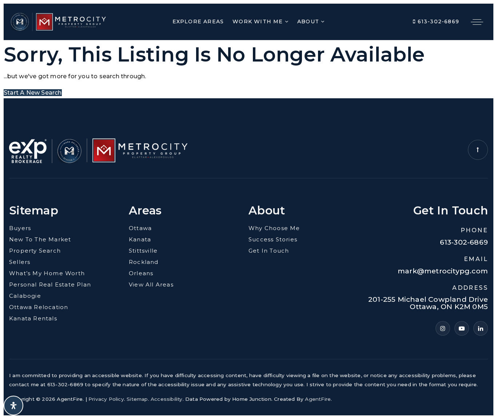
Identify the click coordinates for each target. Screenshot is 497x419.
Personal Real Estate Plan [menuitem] (50, 284)
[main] (248, 69)
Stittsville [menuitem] (143, 250)
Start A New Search (33, 92)
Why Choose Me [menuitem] (274, 228)
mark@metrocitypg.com (443, 271)
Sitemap (137, 399)
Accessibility (167, 399)
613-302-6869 (437, 21)
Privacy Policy (106, 399)
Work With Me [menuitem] (258, 21)
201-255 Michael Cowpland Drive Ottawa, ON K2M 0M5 (428, 303)
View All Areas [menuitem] (151, 284)
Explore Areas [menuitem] (198, 21)
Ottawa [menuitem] (140, 228)
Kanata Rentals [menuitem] (33, 318)
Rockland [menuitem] (144, 261)
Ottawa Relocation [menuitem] (38, 307)
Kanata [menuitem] (140, 239)
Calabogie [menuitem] (25, 295)
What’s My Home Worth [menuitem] (47, 273)
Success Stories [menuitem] (273, 239)
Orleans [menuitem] (141, 273)
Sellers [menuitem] (19, 261)
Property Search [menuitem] (35, 250)
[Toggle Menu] (477, 22)
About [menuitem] (309, 21)
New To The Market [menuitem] (40, 239)
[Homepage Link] (58, 21)
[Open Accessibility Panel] (13, 405)
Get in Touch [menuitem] (269, 250)
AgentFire (318, 399)
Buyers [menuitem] (20, 228)
